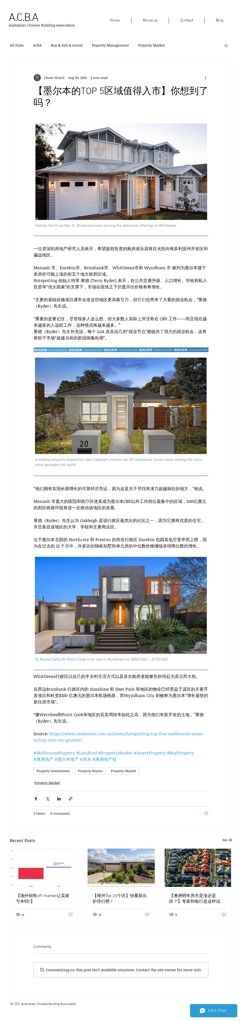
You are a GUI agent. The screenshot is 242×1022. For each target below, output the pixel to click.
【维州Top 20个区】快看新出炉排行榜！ (120, 899)
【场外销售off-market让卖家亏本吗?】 (42, 899)
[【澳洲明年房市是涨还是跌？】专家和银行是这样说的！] (198, 868)
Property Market (151, 45)
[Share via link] (70, 798)
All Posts (17, 45)
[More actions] (205, 78)
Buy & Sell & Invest (66, 45)
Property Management (110, 45)
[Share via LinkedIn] (59, 798)
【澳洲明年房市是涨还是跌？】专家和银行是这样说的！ (194, 899)
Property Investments (53, 771)
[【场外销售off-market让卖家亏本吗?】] (44, 868)
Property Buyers (90, 771)
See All (227, 840)
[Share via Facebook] (36, 798)
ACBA (37, 45)
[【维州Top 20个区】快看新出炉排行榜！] (121, 868)
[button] (226, 45)
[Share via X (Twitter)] (47, 798)
